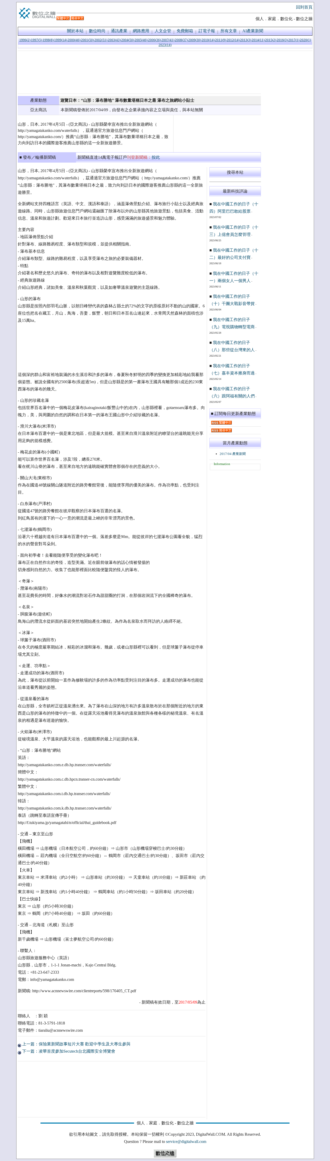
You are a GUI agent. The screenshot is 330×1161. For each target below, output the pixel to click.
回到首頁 (304, 7)
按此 (156, 157)
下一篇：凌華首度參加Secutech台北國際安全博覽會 (68, 1051)
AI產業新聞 (252, 31)
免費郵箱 (185, 31)
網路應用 (141, 31)
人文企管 (163, 31)
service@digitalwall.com (186, 1141)
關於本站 (75, 31)
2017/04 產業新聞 (233, 454)
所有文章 (228, 31)
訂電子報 (207, 31)
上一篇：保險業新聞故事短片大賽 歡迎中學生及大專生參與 (75, 1044)
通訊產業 (119, 31)
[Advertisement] (139, 72)
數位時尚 (97, 31)
